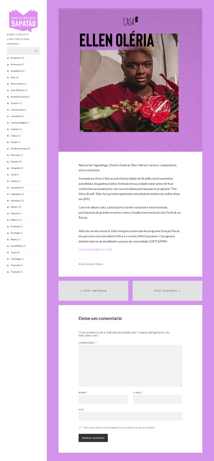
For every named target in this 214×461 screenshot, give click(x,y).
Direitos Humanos (19, 148)
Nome (83, 393)
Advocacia (16, 64)
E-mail (138, 393)
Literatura (15, 200)
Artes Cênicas (17, 83)
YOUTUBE (105, 249)
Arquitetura (16, 71)
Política (14, 220)
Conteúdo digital (18, 122)
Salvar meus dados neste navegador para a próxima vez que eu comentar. (119, 427)
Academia (15, 58)
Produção (15, 226)
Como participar (18, 39)
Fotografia (15, 168)
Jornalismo (16, 187)
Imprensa (13, 44)
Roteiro (14, 239)
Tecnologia (16, 259)
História (14, 181)
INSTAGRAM (87, 249)
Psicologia (15, 233)
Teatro (14, 252)
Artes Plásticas (17, 90)
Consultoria (16, 116)
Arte (13, 77)
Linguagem (16, 194)
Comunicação (17, 109)
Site (81, 409)
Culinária (15, 129)
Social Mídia (16, 246)
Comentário (88, 343)
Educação (15, 155)
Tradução (15, 271)
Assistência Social (19, 96)
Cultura (14, 135)
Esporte (14, 161)
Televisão (15, 265)
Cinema (14, 103)
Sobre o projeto (18, 34)
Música (14, 207)
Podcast (14, 213)
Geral (13, 174)
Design (14, 142)
